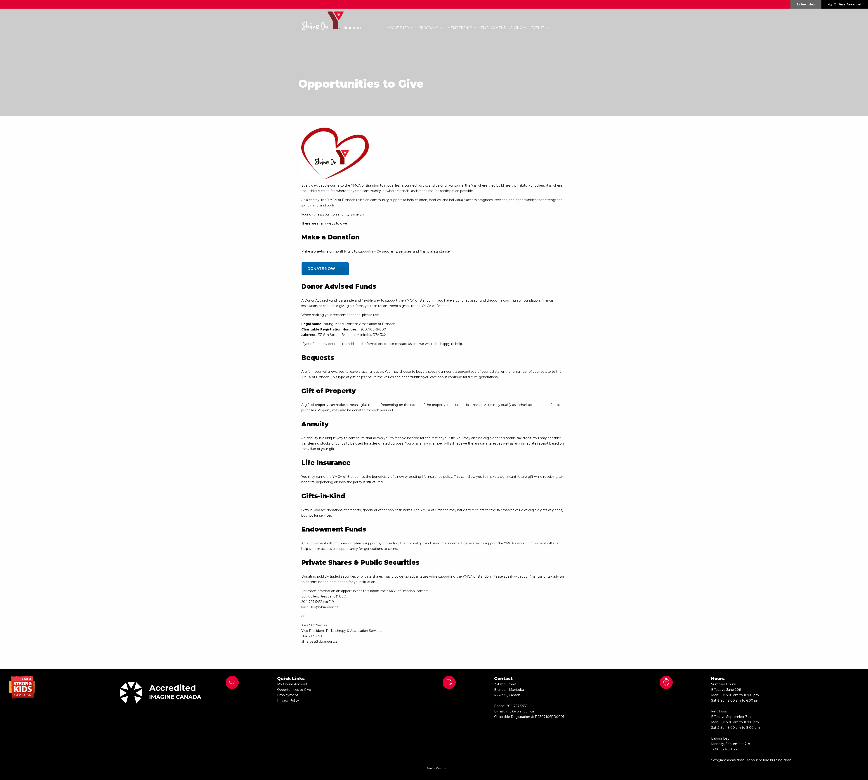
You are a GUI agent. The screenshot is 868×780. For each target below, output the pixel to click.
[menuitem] (806, 4)
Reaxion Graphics (436, 768)
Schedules (806, 4)
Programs (428, 28)
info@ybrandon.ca (520, 711)
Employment (493, 28)
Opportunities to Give (294, 690)
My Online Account (845, 4)
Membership (460, 28)
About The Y (398, 28)
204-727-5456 (516, 706)
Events (538, 28)
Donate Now (321, 269)
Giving (516, 28)
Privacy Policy (288, 700)
